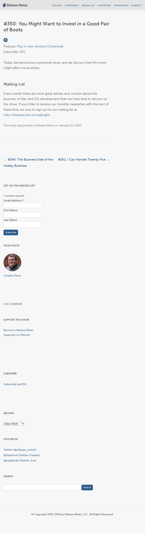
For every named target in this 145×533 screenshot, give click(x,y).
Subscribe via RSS (15, 384)
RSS (22, 52)
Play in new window (31, 46)
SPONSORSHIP (121, 5)
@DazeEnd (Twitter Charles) (22, 455)
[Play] (6, 41)
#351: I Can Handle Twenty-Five (84, 159)
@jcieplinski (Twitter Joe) (20, 460)
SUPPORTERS (104, 5)
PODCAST (57, 5)
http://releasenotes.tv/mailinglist (27, 115)
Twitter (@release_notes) (20, 449)
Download (55, 46)
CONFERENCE (72, 5)
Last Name (10, 220)
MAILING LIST (88, 5)
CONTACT (136, 5)
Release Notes (45, 125)
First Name (11, 210)
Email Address (14, 200)
